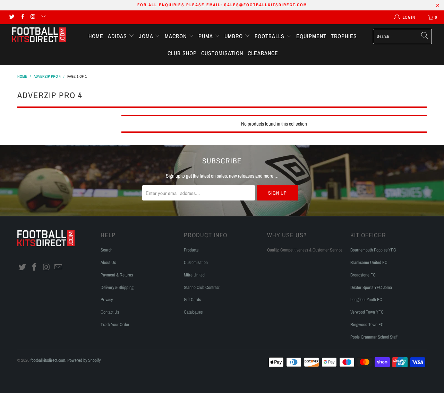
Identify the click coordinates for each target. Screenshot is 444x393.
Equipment (311, 36)
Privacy (107, 299)
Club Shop (182, 53)
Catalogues (193, 312)
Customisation (222, 53)
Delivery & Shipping (117, 287)
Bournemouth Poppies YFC (373, 250)
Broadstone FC (363, 275)
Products (191, 250)
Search (106, 250)
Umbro (234, 36)
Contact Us (110, 312)
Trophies (344, 36)
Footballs (270, 36)
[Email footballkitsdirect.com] (43, 17)
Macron (176, 36)
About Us (108, 262)
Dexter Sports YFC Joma (371, 287)
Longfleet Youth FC (366, 299)
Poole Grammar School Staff (374, 337)
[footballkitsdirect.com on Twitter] (12, 17)
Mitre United (194, 275)
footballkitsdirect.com (48, 360)
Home (95, 36)
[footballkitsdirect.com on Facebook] (22, 17)
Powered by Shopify (84, 360)
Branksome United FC (368, 262)
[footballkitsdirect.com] (39, 35)
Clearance (263, 53)
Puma (206, 36)
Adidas (118, 36)
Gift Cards (192, 299)
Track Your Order (115, 324)
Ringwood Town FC (367, 324)
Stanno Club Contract (202, 287)
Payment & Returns (117, 275)
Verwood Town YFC (367, 312)
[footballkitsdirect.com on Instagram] (33, 17)
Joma (147, 36)
